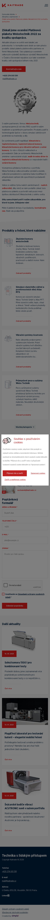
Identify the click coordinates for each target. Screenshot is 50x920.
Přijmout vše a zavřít (15, 473)
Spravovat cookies (38, 473)
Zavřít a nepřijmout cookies (15, 480)
